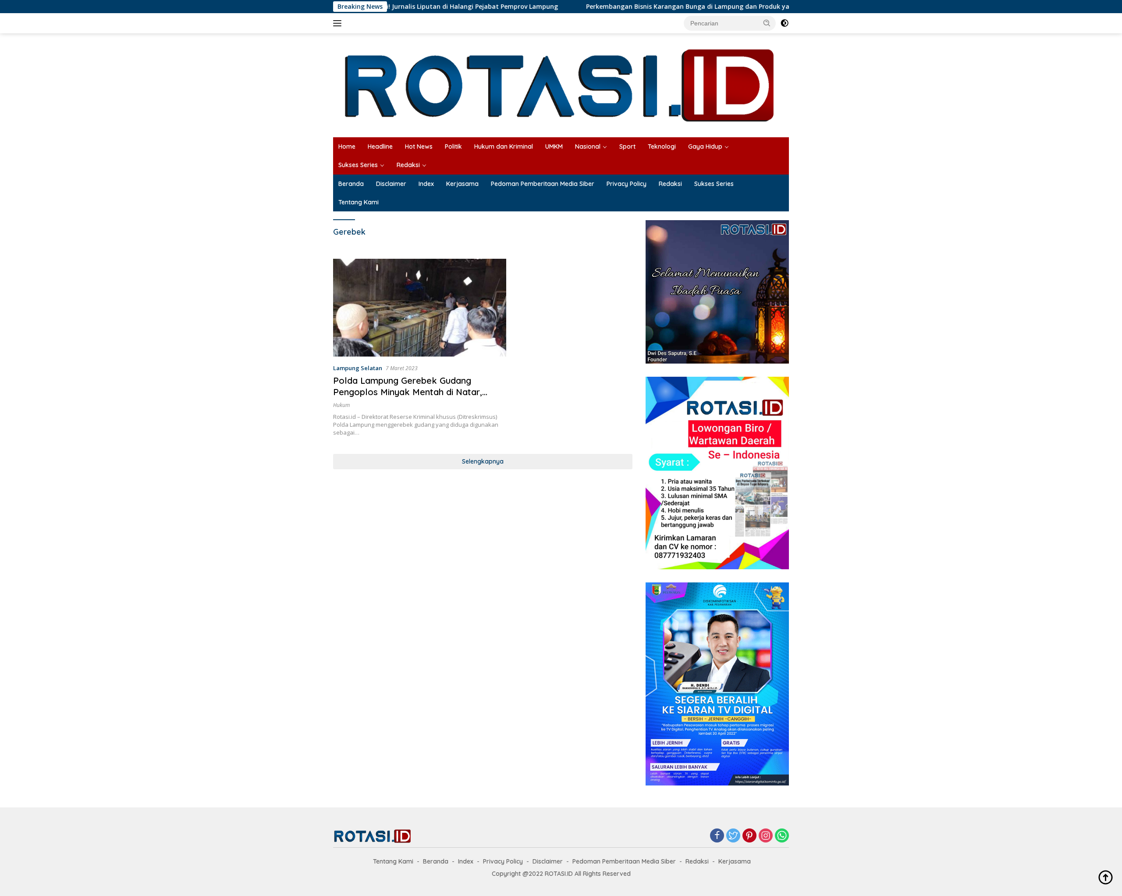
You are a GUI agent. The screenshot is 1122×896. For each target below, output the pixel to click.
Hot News (419, 146)
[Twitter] (733, 836)
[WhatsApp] (782, 836)
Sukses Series (358, 165)
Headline (380, 146)
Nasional (587, 146)
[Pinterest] (749, 836)
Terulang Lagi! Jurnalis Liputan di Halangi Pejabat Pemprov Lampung (407, 7)
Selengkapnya (483, 461)
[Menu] (339, 23)
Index (426, 184)
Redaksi (408, 165)
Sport (627, 146)
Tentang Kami (358, 202)
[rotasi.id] (561, 84)
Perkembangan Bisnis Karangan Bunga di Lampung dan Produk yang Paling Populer (669, 7)
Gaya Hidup (705, 146)
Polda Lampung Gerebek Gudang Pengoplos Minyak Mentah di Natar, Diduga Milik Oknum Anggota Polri (407, 392)
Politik (453, 146)
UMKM (554, 146)
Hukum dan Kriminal (503, 146)
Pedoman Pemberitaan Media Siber (542, 184)
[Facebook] (717, 836)
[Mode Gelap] (784, 23)
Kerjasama (462, 184)
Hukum (341, 405)
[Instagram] (766, 836)
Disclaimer (391, 184)
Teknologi (662, 146)
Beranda (351, 184)
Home (346, 146)
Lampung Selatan (357, 368)
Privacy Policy (626, 184)
